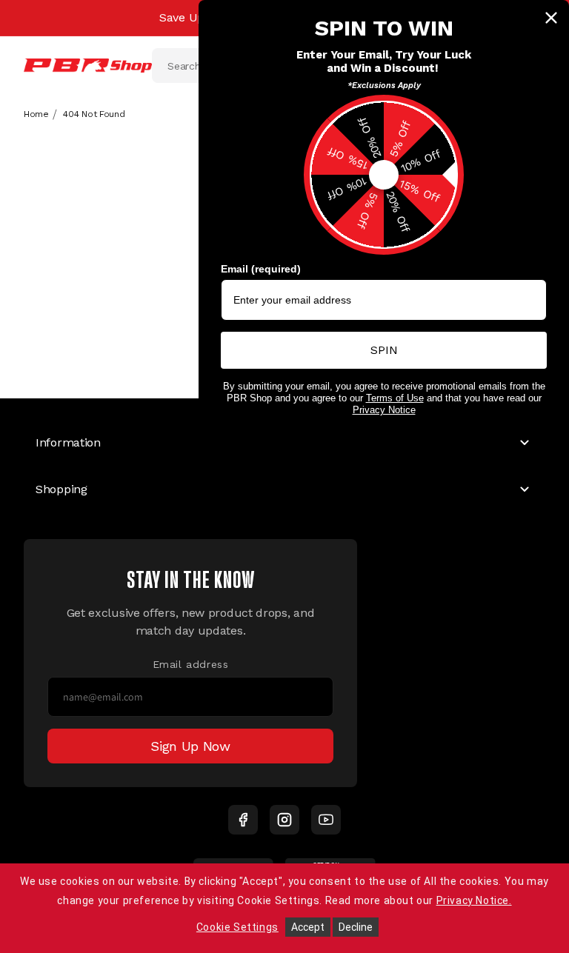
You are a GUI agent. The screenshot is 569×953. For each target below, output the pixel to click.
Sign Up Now (190, 746)
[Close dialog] (551, 18)
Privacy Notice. (474, 900)
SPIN (384, 350)
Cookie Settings (237, 927)
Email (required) (261, 269)
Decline (356, 927)
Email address (191, 664)
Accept (308, 927)
